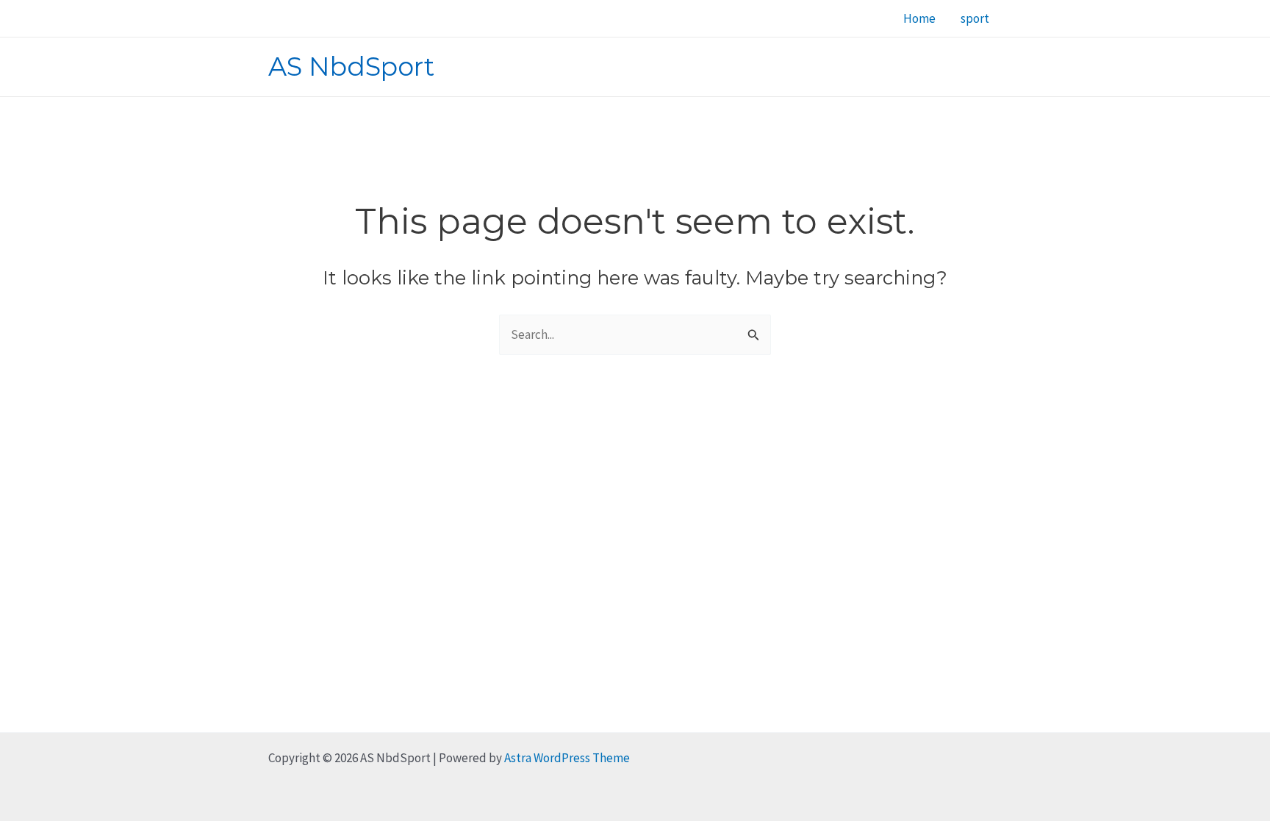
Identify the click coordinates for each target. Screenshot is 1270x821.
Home (919, 18)
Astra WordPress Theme (567, 758)
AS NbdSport (351, 66)
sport (975, 18)
